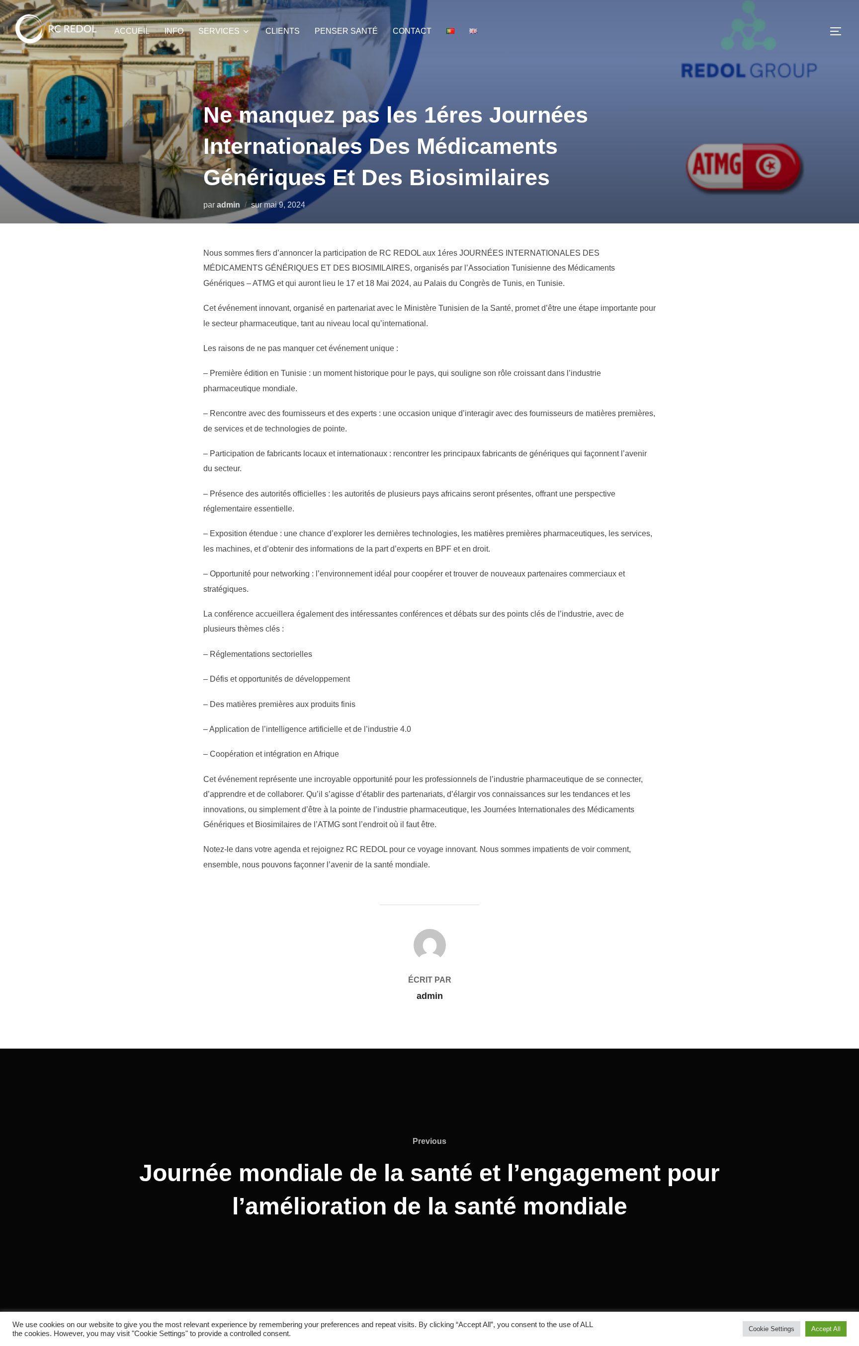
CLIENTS (282, 31)
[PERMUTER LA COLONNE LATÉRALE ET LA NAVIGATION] (839, 31)
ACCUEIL (132, 31)
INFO (174, 31)
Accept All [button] (826, 1329)
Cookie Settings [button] (771, 1329)
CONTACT (412, 31)
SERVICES (219, 31)
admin (228, 205)
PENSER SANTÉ (346, 31)
